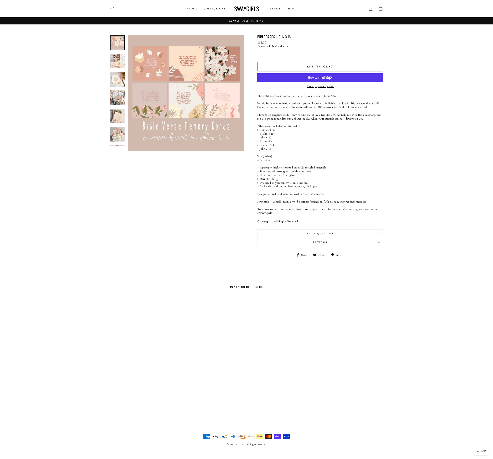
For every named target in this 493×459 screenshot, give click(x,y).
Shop (291, 8)
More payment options (320, 86)
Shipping (262, 46)
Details (274, 8)
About (192, 8)
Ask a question (320, 233)
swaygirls (246, 8)
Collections (215, 8)
